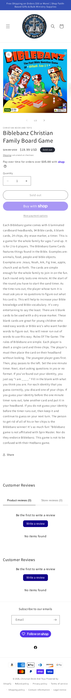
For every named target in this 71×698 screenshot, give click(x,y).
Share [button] (10, 454)
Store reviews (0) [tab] (52, 500)
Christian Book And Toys (33, 678)
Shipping (7, 155)
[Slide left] (26, 120)
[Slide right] (44, 120)
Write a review (35, 524)
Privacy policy (40, 683)
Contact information (39, 689)
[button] (8, 26)
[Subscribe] (55, 619)
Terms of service (59, 683)
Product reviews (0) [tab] (19, 500)
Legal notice (59, 689)
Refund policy (22, 683)
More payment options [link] (35, 215)
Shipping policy (16, 689)
